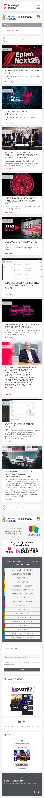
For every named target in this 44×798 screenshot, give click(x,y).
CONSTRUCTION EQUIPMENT (22, 590)
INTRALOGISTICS (22, 606)
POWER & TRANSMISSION (22, 622)
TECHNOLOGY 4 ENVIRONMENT (22, 634)
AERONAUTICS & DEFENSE (22, 570)
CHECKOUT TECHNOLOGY (22, 586)
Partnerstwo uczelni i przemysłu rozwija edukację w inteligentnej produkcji (21, 155)
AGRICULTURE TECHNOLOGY (22, 574)
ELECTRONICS (22, 598)
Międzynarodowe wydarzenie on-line (21, 243)
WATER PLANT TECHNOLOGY (22, 638)
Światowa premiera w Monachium (16, 112)
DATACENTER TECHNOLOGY (22, 594)
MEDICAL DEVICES (22, 610)
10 (38, 39)
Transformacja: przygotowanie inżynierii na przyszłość (22, 325)
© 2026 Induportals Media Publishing (20, 783)
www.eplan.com (13, 30)
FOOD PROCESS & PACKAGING (22, 602)
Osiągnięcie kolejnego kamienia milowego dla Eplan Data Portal (22, 285)
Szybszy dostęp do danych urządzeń (19, 425)
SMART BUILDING (22, 630)
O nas (6, 781)
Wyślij (22, 670)
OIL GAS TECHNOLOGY (22, 618)
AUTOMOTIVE (22, 582)
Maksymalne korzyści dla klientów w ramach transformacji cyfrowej (18, 474)
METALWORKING (22, 614)
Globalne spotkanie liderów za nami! (22, 71)
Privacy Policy (17, 781)
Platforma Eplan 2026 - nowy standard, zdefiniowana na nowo (20, 201)
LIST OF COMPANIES (11, 785)
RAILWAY (22, 626)
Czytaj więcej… (9, 82)
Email (6, 653)
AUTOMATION (22, 578)
